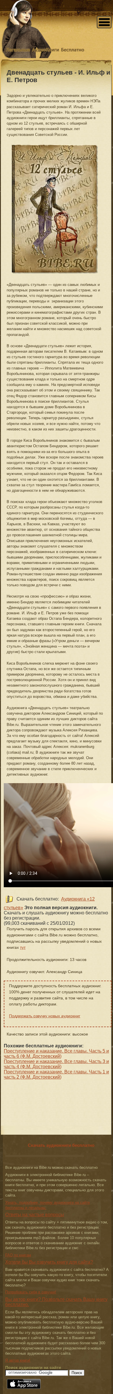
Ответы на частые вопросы (34, 1214)
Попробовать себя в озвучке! (30, 1292)
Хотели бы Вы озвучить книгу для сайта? (49, 1262)
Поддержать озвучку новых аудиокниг (44, 1016)
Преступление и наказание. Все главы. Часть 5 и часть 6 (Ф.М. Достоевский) (56, 1054)
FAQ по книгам (18, 1255)
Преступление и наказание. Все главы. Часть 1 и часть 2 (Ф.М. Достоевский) (56, 1074)
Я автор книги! (17, 1360)
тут (22, 947)
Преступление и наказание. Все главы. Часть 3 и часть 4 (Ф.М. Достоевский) (56, 1064)
